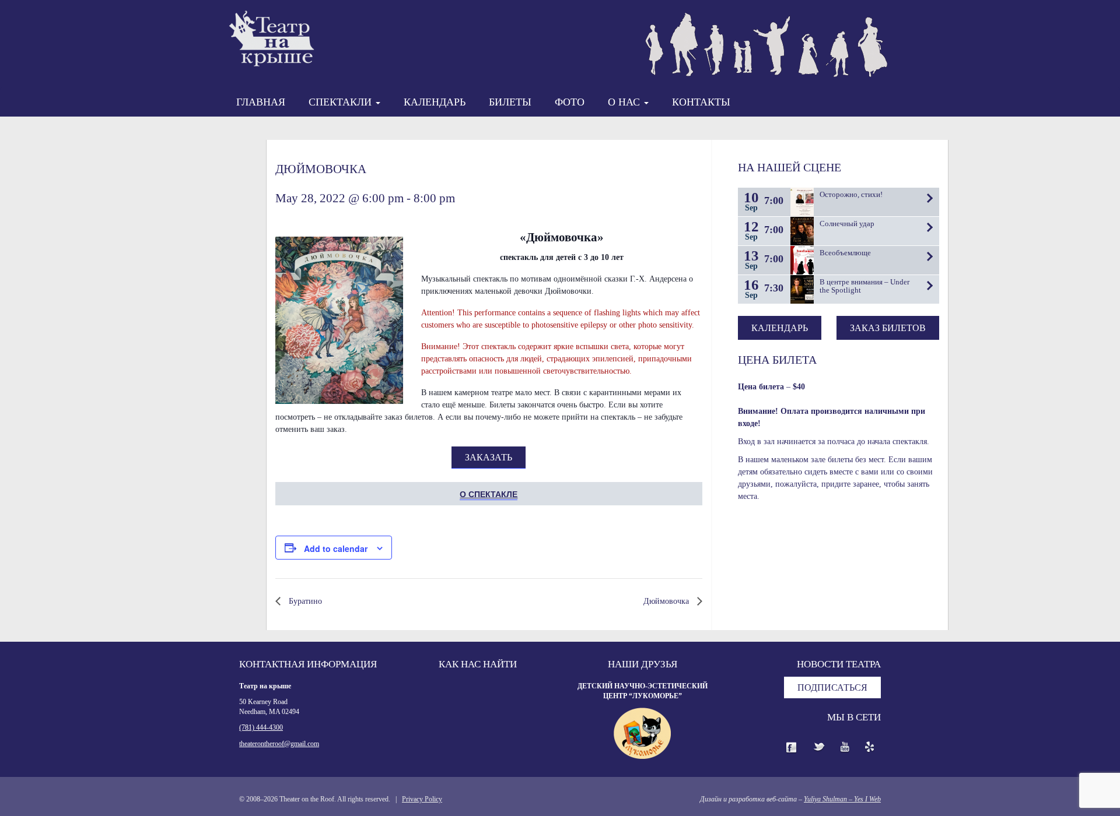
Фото (569, 102)
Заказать (488, 457)
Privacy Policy (422, 799)
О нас (625, 102)
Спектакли (341, 102)
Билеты (510, 102)
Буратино (304, 601)
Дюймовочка (667, 601)
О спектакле (488, 494)
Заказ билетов (888, 328)
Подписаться (832, 687)
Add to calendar (336, 548)
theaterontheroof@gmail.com (279, 744)
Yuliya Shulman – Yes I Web (842, 799)
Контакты (701, 102)
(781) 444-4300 (261, 727)
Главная (260, 102)
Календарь (435, 102)
